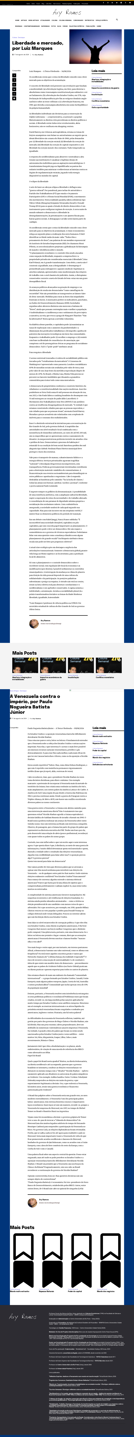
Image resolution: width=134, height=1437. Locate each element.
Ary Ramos (39, 55)
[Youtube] (130, 2)
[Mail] (116, 2)
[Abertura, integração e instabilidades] (25, 665)
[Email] (14, 94)
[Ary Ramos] (34, 623)
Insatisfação (97, 95)
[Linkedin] (112, 2)
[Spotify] (121, 2)
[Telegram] (14, 98)
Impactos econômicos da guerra (105, 88)
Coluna (14, 37)
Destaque (21, 37)
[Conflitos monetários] (109, 665)
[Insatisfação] (81, 665)
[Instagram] (108, 2)
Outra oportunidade (100, 107)
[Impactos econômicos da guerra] (53, 665)
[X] (125, 2)
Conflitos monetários (101, 101)
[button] (117, 19)
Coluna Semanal (97, 77)
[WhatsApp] (14, 85)
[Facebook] (103, 2)
